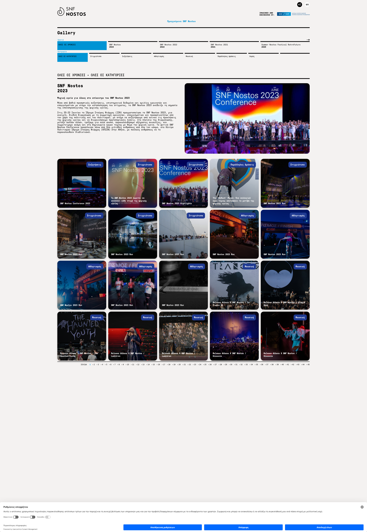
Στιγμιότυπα (95, 56)
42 (293, 365)
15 (154, 365)
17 (164, 365)
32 (242, 365)
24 (200, 365)
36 (262, 365)
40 (283, 365)
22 (190, 365)
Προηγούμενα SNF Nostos (181, 21)
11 (133, 365)
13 (143, 365)
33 (247, 365)
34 (252, 365)
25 (205, 365)
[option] (81, 45)
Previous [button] (302, 39)
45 (309, 365)
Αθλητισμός (159, 56)
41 (288, 365)
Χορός (251, 56)
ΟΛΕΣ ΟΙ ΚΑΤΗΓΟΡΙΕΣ (67, 56)
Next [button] (307, 39)
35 (257, 365)
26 (211, 365)
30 (231, 365)
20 (180, 365)
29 (226, 365)
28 (221, 365)
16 (159, 365)
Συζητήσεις (127, 56)
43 (298, 365)
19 (174, 365)
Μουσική (189, 56)
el (299, 4)
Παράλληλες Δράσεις (227, 56)
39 (278, 365)
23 (195, 365)
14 (149, 365)
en (307, 4)
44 (303, 365)
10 (128, 365)
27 (216, 365)
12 (138, 365)
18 (169, 365)
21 (185, 365)
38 (273, 365)
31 (236, 365)
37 (267, 365)
